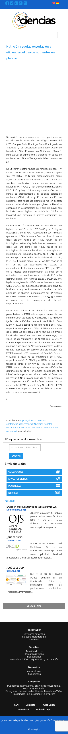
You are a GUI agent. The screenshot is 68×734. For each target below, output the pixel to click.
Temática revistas (34, 654)
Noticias (13, 493)
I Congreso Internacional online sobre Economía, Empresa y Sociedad (34, 687)
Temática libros (34, 651)
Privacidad (23, 709)
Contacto (30, 705)
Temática (34, 647)
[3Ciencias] (34, 20)
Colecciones (15, 472)
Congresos (34, 681)
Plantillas (14, 486)
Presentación (34, 629)
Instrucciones (34, 671)
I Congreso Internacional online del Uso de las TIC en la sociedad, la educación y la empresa (34, 692)
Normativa (34, 667)
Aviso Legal (49, 705)
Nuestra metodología (34, 636)
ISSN (16, 705)
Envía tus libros (18, 479)
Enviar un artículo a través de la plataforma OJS (32, 507)
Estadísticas (34, 606)
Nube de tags (43, 709)
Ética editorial (34, 674)
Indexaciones (34, 656)
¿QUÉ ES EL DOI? (15, 568)
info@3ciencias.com (23, 720)
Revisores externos (34, 634)
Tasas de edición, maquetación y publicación (34, 659)
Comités (34, 639)
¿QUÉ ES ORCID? (15, 537)
